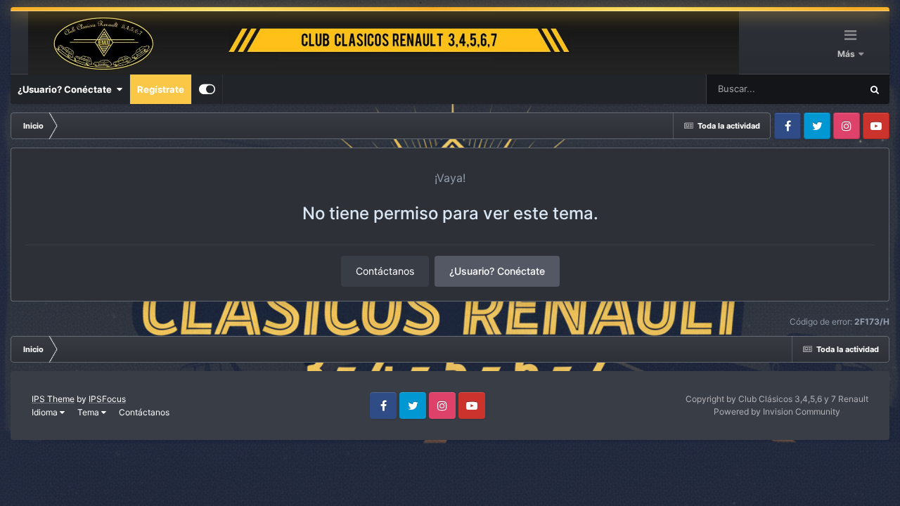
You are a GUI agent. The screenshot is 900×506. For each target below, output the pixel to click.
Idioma (46, 412)
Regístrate (160, 89)
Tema (89, 412)
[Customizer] (207, 89)
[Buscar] (874, 89)
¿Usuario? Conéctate (67, 89)
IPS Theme (53, 399)
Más (847, 53)
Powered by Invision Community (777, 411)
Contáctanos (385, 271)
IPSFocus (107, 399)
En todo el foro (813, 89)
